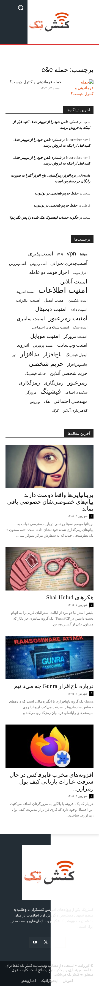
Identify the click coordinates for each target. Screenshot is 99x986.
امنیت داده (79, 309)
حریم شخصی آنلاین (68, 373)
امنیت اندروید (25, 291)
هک (47, 401)
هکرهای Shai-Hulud (70, 597)
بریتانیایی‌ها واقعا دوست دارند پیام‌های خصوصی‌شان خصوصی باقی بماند (50, 502)
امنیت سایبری (31, 318)
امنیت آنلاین (73, 281)
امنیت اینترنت (28, 300)
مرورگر (31, 392)
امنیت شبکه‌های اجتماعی (50, 327)
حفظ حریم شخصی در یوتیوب (56, 193)
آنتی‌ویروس (17, 263)
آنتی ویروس (38, 263)
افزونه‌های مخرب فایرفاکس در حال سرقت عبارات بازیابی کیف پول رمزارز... (52, 781)
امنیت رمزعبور (68, 318)
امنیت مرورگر (75, 336)
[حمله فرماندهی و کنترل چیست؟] (80, 89)
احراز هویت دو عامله (49, 272)
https (83, 254)
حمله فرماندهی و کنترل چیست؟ (36, 82)
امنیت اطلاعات (62, 290)
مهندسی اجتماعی (70, 401)
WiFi (60, 254)
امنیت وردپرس (43, 345)
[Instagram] (60, 942)
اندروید (23, 345)
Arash (85, 175)
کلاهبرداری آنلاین (74, 410)
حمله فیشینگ (35, 373)
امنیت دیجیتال (51, 309)
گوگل (55, 410)
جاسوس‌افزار (77, 364)
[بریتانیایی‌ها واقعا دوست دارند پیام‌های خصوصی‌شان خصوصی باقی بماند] (50, 466)
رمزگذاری (29, 383)
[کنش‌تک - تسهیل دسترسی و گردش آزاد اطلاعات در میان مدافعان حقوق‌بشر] (49, 22)
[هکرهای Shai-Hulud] (50, 569)
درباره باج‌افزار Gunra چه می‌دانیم (54, 686)
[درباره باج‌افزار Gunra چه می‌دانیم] (50, 657)
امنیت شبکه (80, 327)
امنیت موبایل (45, 336)
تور (14, 355)
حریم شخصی (46, 363)
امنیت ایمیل (54, 300)
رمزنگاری (54, 382)
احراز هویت (80, 273)
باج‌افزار (52, 354)
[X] (45, 942)
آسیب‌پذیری (40, 253)
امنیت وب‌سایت (72, 345)
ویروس (35, 401)
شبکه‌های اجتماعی (76, 392)
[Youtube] (34, 942)
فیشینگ (50, 391)
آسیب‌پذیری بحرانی (68, 263)
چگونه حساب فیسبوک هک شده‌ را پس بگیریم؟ (43, 217)
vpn (71, 253)
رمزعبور (77, 382)
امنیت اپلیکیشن (77, 300)
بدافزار (29, 354)
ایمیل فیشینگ (76, 354)
